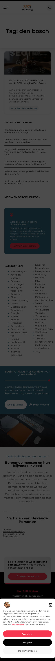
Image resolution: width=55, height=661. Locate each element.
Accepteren (27, 634)
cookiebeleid (18, 624)
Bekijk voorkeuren (27, 651)
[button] (50, 605)
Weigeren (28, 642)
